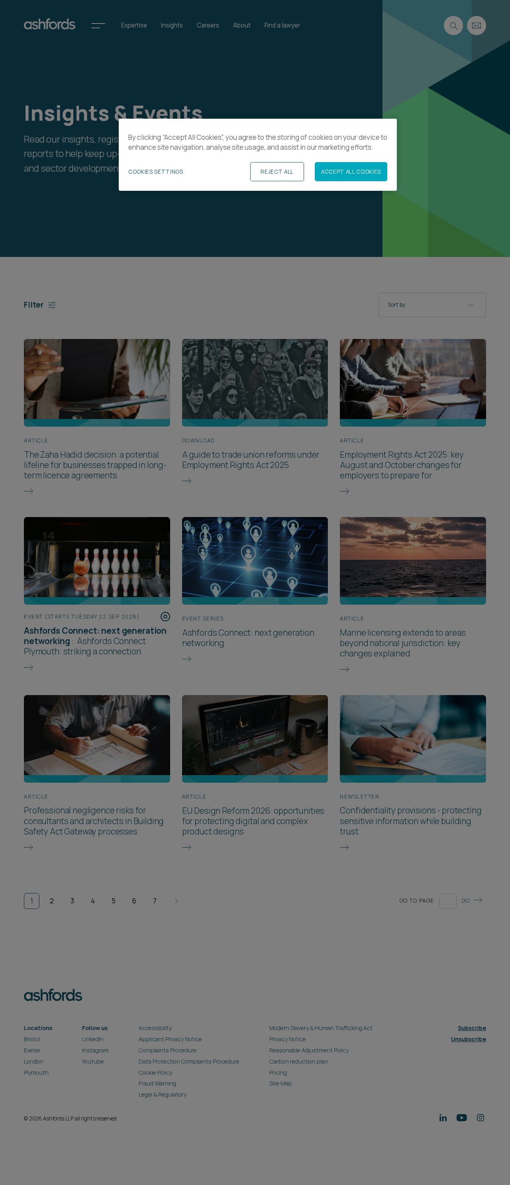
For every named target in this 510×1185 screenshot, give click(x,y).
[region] (258, 155)
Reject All (277, 171)
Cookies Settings (155, 171)
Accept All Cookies (351, 171)
